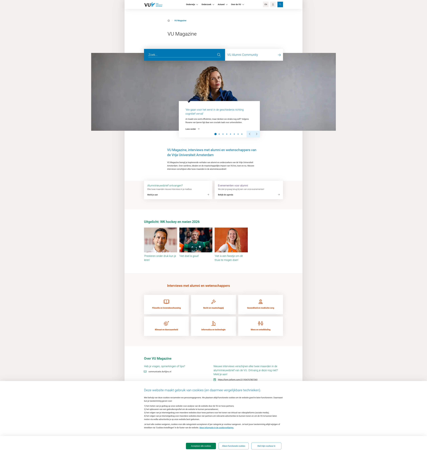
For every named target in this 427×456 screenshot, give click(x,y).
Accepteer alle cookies (201, 446)
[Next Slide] (256, 134)
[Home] (169, 20)
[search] (219, 54)
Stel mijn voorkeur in (266, 446)
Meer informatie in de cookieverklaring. (216, 427)
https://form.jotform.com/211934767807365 (237, 379)
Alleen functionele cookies (233, 446)
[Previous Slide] (250, 134)
